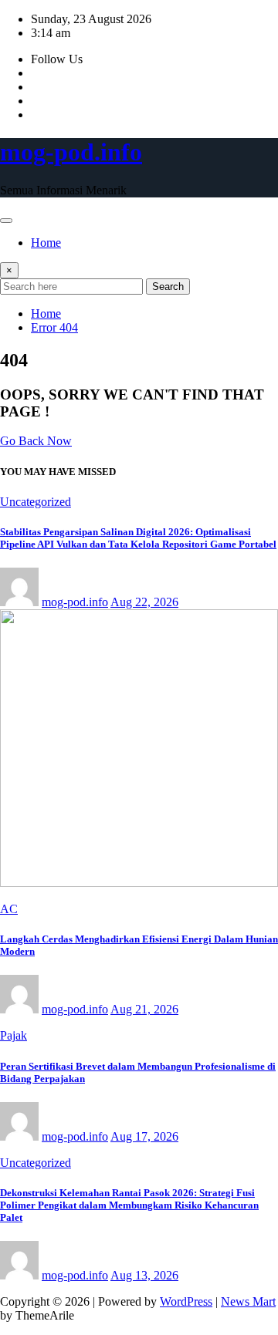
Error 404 (54, 327)
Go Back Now (36, 440)
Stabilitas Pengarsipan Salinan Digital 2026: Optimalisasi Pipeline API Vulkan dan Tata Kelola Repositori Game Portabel (138, 538)
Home (46, 242)
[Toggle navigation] (6, 220)
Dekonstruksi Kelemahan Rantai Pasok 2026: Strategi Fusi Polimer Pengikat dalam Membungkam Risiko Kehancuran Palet (129, 1205)
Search (168, 286)
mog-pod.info (71, 152)
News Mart (248, 1301)
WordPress (186, 1301)
